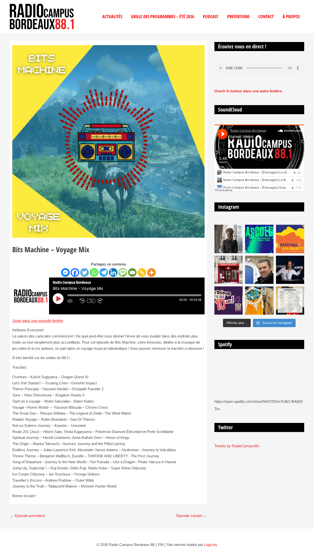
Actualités (112, 16)
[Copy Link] (142, 272)
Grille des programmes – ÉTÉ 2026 (162, 16)
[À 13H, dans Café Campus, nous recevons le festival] (259, 239)
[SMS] (122, 272)
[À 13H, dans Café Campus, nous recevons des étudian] (259, 300)
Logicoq (210, 545)
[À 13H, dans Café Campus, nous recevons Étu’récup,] (228, 300)
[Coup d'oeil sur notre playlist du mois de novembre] (290, 300)
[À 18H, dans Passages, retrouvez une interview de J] (228, 239)
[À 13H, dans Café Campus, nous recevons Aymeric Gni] (228, 270)
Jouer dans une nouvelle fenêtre (37, 321)
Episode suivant (191, 516)
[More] (151, 272)
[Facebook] (75, 272)
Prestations (238, 16)
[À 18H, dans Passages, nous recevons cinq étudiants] (290, 239)
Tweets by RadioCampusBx (236, 446)
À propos (291, 16)
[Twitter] (84, 272)
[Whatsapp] (94, 272)
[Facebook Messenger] (65, 272)
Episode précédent (27, 516)
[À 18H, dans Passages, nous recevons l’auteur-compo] (290, 270)
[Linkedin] (113, 272)
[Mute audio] (72, 300)
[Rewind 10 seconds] (82, 300)
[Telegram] (103, 272)
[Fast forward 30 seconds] (102, 300)
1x (91, 301)
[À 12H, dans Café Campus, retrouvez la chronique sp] (259, 270)
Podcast (210, 16)
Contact (266, 16)
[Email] (132, 272)
